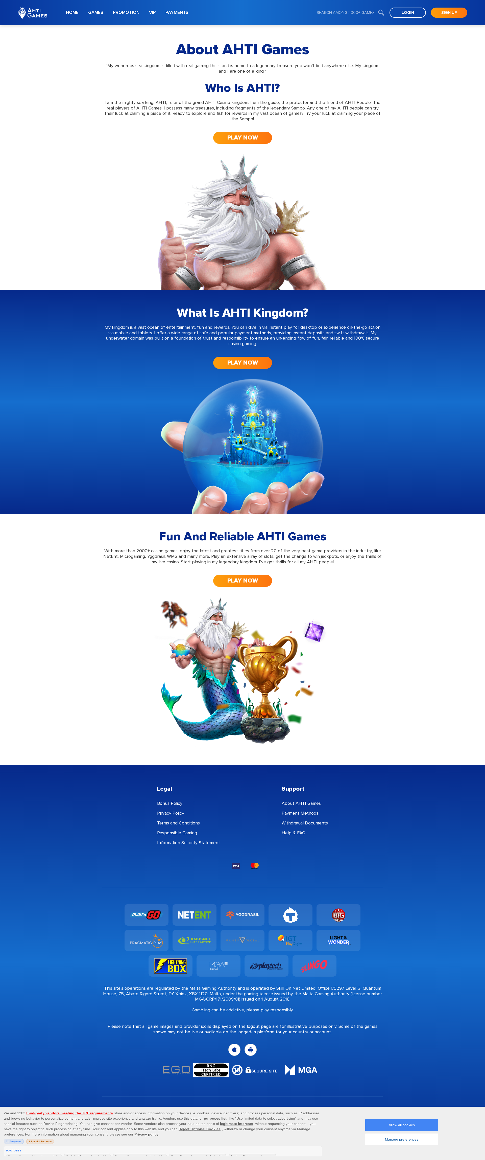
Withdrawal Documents (305, 823)
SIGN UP (449, 12)
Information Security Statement (188, 842)
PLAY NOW (242, 137)
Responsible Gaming (177, 833)
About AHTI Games (301, 803)
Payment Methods (300, 813)
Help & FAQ (293, 833)
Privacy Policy (170, 813)
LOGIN (408, 12)
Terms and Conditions (178, 823)
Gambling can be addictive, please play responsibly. (243, 1010)
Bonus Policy (169, 803)
